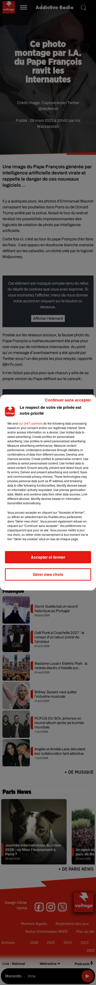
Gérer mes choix (48, 574)
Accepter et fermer (48, 557)
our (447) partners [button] (30, 423)
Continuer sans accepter (68, 400)
